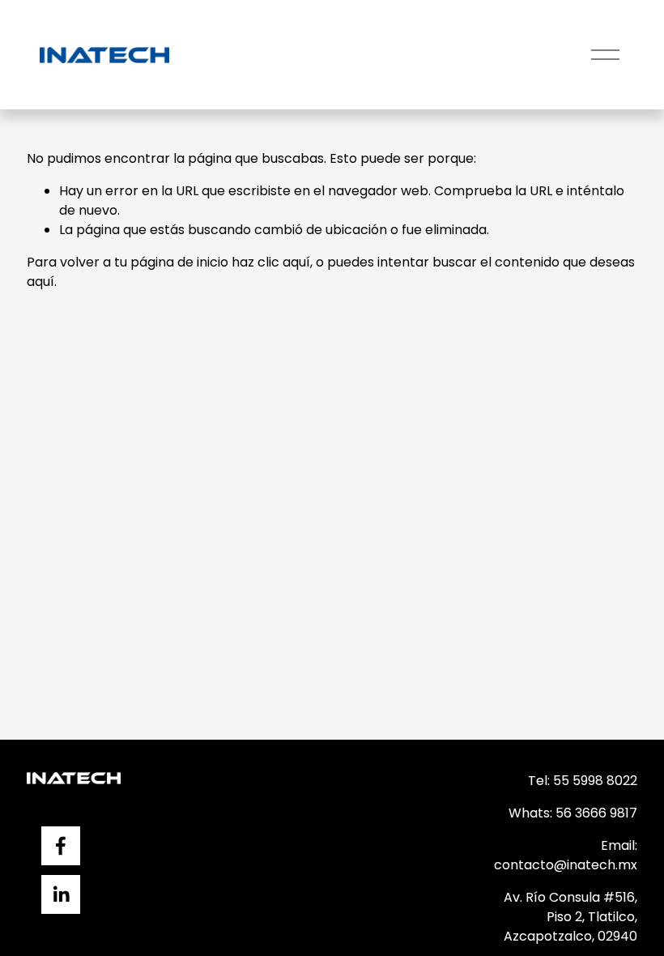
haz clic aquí (271, 262)
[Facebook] (60, 845)
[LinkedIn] (60, 894)
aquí (40, 281)
